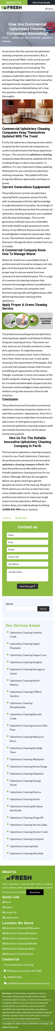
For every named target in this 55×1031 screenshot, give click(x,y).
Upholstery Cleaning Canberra (21, 938)
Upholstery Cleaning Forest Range (28, 766)
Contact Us (10, 912)
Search (9, 603)
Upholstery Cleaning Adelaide (20, 943)
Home (5, 37)
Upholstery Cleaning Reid (24, 846)
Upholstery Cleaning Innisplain (27, 838)
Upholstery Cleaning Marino (25, 792)
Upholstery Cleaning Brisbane (20, 933)
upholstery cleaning (41, 154)
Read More (35, 892)
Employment (11, 917)
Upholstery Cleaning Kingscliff (26, 817)
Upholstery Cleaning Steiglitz (26, 662)
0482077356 (15, 2)
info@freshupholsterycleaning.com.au (28, 983)
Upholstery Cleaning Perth (18, 953)
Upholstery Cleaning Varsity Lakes (28, 824)
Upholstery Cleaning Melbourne (21, 927)
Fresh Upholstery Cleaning (34, 1023)
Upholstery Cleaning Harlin (25, 799)
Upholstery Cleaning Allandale (26, 853)
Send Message (26, 586)
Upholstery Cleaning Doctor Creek (29, 831)
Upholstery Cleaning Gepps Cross (28, 655)
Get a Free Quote (41, 2)
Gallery (8, 907)
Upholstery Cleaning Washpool (27, 759)
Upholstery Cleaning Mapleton (27, 773)
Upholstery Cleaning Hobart (19, 948)
